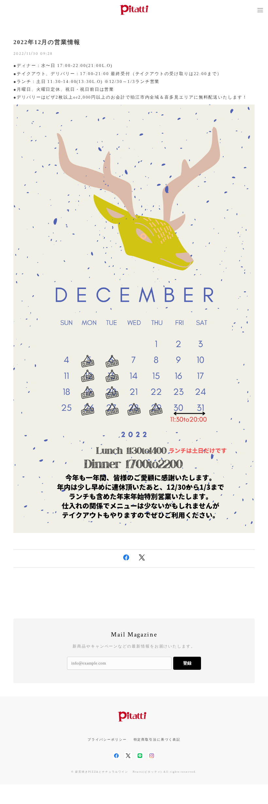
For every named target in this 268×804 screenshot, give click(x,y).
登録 (187, 663)
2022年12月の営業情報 (46, 42)
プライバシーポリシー (107, 739)
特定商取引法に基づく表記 (157, 739)
